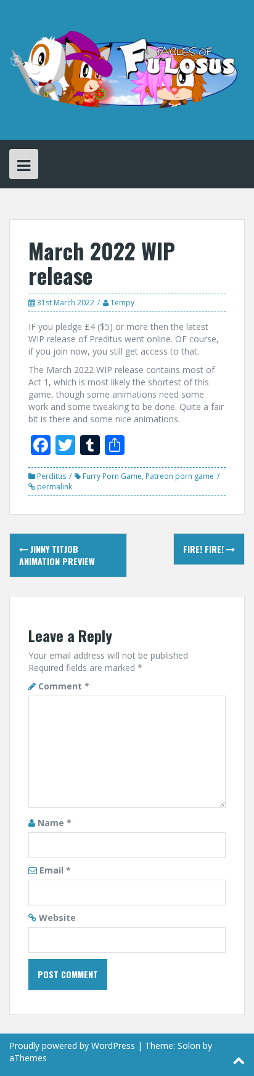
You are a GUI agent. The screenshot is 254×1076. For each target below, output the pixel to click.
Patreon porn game (179, 476)
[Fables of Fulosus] (127, 68)
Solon (189, 1045)
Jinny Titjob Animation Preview (57, 555)
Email (55, 870)
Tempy (122, 302)
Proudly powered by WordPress (72, 1045)
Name (55, 823)
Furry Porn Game (112, 476)
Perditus (51, 476)
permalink (53, 486)
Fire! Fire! (204, 548)
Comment (63, 686)
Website (57, 917)
